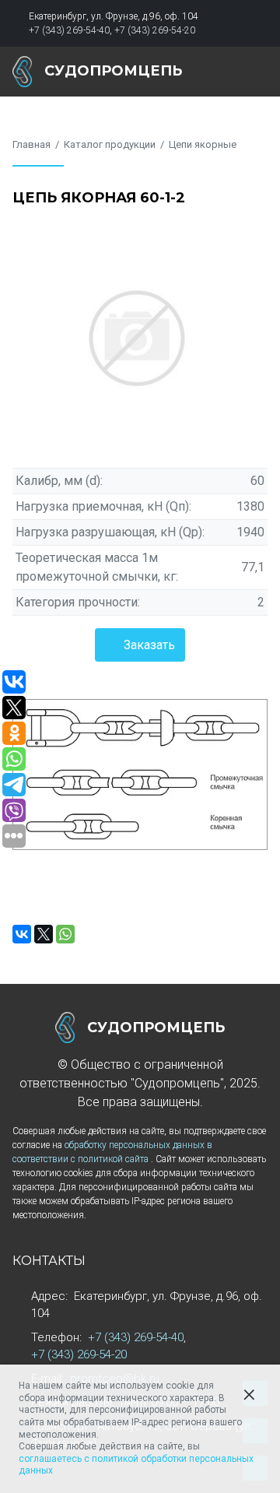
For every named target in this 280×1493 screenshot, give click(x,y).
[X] (43, 934)
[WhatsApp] (65, 934)
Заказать (149, 645)
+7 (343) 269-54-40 (69, 30)
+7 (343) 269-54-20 (154, 30)
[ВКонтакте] (21, 934)
